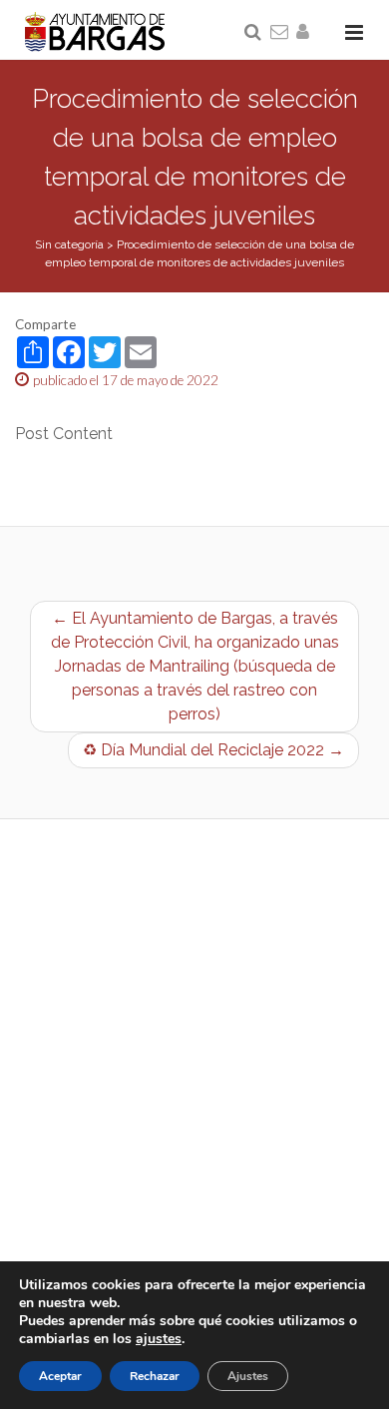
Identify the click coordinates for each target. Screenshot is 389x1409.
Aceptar (60, 1376)
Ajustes (247, 1376)
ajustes (159, 1339)
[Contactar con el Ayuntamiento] (280, 33)
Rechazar (155, 1376)
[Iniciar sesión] (306, 33)
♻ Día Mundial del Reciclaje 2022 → (213, 749)
